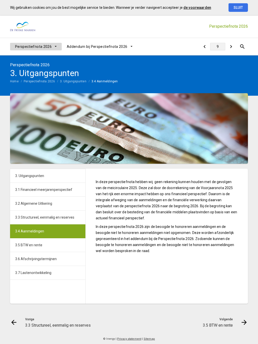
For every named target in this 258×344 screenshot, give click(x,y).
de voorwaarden (197, 8)
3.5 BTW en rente (28, 245)
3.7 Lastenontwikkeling (33, 273)
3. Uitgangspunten (73, 81)
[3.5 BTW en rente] (231, 46)
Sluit (238, 8)
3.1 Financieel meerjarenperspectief (43, 190)
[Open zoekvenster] (242, 46)
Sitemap (149, 338)
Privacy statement (129, 338)
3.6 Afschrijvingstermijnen (36, 259)
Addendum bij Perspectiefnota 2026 (97, 47)
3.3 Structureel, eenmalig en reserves (44, 217)
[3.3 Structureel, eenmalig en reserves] (204, 46)
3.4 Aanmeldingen (104, 81)
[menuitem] (36, 46)
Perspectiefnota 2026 (33, 47)
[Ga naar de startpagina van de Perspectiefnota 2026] (22, 26)
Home (14, 81)
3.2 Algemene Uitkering (33, 203)
